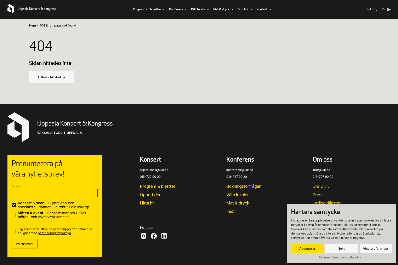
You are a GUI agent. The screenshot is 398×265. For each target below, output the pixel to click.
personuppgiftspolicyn (54, 233)
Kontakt (262, 9)
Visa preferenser (375, 248)
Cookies (324, 257)
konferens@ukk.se (239, 170)
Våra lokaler (237, 194)
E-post (16, 186)
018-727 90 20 (236, 177)
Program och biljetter (147, 9)
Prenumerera (24, 244)
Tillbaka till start (49, 77)
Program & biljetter (157, 186)
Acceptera (307, 248)
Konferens (176, 9)
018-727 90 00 (150, 177)
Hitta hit (147, 203)
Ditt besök (198, 9)
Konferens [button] (240, 159)
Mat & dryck (221, 9)
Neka (341, 248)
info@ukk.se (321, 170)
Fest (230, 211)
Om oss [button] (322, 159)
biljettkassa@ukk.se (154, 170)
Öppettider (150, 194)
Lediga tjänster (327, 203)
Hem (32, 25)
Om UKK (243, 9)
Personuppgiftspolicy (347, 257)
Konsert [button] (150, 159)
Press (318, 194)
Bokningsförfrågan (243, 186)
